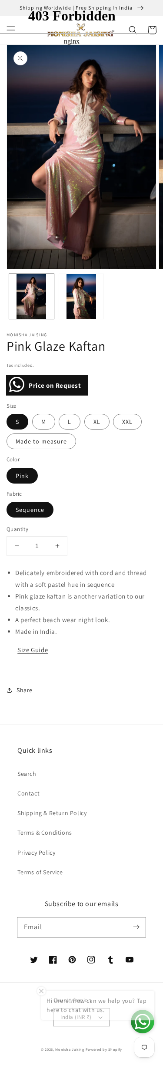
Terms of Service (40, 872)
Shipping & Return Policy (51, 813)
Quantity (17, 529)
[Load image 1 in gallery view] (31, 296)
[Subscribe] (136, 927)
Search (27, 774)
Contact (28, 793)
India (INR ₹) (75, 1017)
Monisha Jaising (69, 1049)
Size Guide (32, 650)
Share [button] (25, 690)
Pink (22, 476)
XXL (127, 422)
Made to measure (41, 441)
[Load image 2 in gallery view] (81, 296)
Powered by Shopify (104, 1049)
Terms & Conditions (44, 832)
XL (96, 422)
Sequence (30, 510)
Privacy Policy (36, 852)
